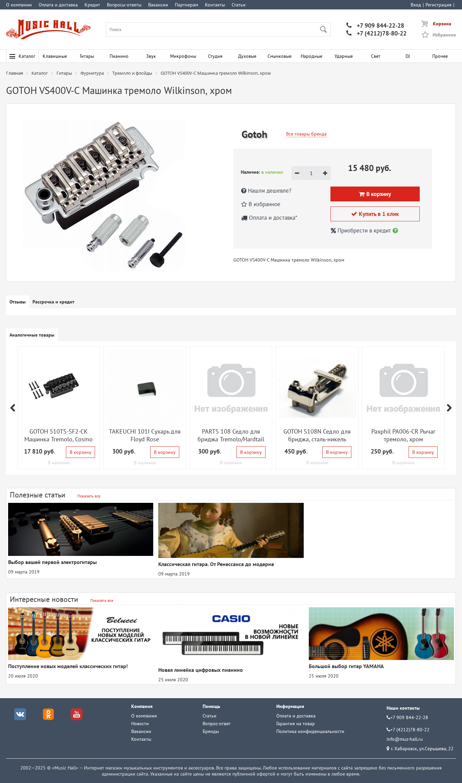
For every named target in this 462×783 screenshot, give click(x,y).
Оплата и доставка (58, 5)
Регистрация (438, 5)
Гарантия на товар (295, 723)
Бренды (211, 731)
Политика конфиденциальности (310, 731)
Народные (311, 56)
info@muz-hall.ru (405, 739)
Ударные (343, 56)
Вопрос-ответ (217, 723)
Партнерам (186, 5)
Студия (215, 56)
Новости (140, 723)
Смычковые (280, 56)
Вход (416, 5)
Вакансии (158, 5)
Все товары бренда (306, 134)
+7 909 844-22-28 (375, 25)
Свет (375, 56)
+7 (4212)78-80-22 (376, 33)
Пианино (119, 56)
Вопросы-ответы (124, 5)
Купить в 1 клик (375, 214)
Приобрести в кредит (364, 230)
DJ (408, 56)
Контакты (215, 5)
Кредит (92, 5)
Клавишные (55, 56)
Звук (151, 56)
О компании (19, 5)
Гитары (87, 56)
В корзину (80, 452)
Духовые (247, 56)
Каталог (27, 56)
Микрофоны (183, 56)
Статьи (239, 5)
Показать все (88, 495)
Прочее (440, 56)
